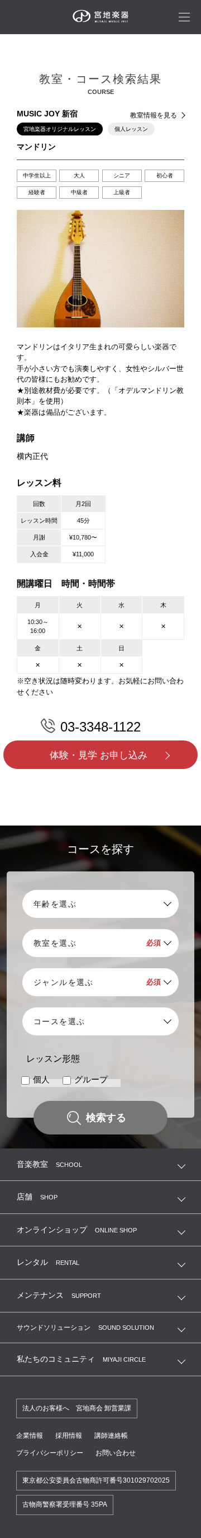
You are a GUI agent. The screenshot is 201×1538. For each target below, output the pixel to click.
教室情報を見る (153, 115)
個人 (41, 1080)
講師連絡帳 (111, 1435)
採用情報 (68, 1435)
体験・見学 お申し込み (98, 755)
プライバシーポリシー (49, 1453)
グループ (91, 1080)
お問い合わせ (115, 1453)
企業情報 (29, 1435)
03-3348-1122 (100, 726)
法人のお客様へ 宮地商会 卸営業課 (76, 1408)
